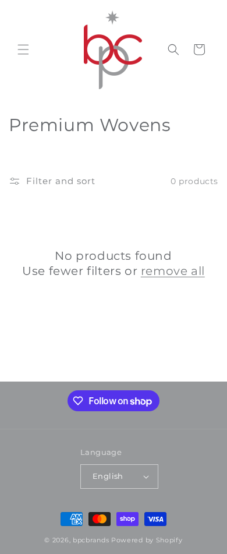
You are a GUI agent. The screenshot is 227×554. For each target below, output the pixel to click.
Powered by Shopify (147, 540)
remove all (173, 271)
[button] (23, 49)
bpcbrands (91, 540)
